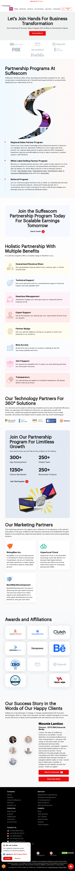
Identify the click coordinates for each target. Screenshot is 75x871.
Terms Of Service (53, 858)
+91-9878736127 (16, 827)
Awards (40, 813)
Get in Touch (35, 231)
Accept (7, 858)
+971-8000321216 (16, 830)
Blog (39, 802)
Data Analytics (43, 794)
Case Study (48, 9)
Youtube (53, 846)
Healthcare (11, 808)
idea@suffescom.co (17, 832)
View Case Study (53, 770)
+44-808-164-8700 (17, 824)
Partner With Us (37, 33)
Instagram (41, 846)
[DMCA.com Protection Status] (68, 844)
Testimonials (56, 9)
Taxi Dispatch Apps (24, 171)
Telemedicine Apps (39, 171)
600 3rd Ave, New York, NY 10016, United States (20, 836)
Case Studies (43, 805)
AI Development (44, 791)
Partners (10, 794)
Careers (10, 788)
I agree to (16, 854)
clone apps (45, 173)
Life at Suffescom (14, 791)
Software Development (47, 788)
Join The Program (17, 481)
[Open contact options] (71, 866)
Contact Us (67, 9)
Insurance (11, 810)
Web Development (45, 796)
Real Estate (11, 802)
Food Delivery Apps (55, 171)
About (9, 786)
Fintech (10, 805)
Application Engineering (47, 786)
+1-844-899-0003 (16, 822)
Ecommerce (12, 813)
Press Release (43, 816)
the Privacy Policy (20, 854)
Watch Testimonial (52, 763)
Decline (17, 858)
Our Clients (42, 808)
